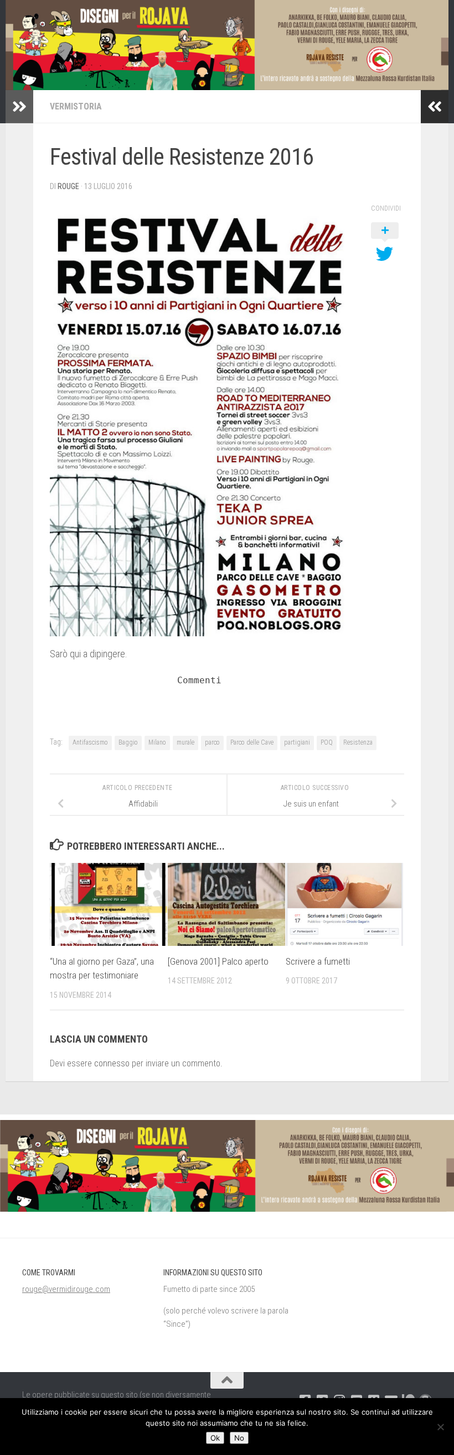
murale (185, 742)
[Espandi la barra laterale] (19, 106)
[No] (440, 1426)
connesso (112, 1063)
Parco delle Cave (252, 742)
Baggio (128, 742)
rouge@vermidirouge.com (66, 1289)
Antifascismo (90, 742)
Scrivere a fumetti (318, 961)
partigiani (297, 742)
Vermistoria (76, 106)
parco (212, 742)
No (239, 1437)
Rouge (68, 186)
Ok (215, 1437)
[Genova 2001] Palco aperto (218, 961)
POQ (327, 742)
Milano (157, 742)
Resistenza (358, 742)
